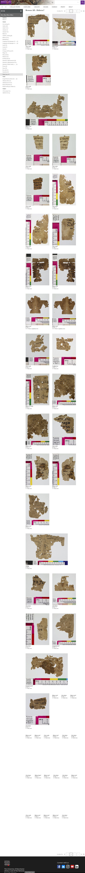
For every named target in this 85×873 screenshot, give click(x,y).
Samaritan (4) (6, 72)
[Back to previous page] (2, 7)
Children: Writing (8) (7, 35)
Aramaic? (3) (5, 31)
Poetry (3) (5, 66)
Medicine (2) (5, 56)
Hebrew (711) (6, 37)
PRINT (63, 7)
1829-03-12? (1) (6, 93)
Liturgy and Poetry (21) (8, 51)
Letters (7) (5, 47)
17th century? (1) (6, 91)
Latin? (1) (5, 45)
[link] (78, 2)
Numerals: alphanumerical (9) (9, 60)
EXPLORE (27, 7)
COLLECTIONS (15, 7)
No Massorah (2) (6, 58)
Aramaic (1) (5, 29)
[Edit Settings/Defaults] (52, 2)
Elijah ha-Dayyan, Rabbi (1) (9, 86)
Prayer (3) (5, 68)
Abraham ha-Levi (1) (7, 82)
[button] (83, 2)
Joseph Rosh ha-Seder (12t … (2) (10, 78)
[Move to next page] (6, 7)
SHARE (45, 7)
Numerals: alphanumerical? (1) (9, 62)
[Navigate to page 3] (81, 11)
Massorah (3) (5, 54)
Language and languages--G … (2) (10, 43)
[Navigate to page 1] (64, 11)
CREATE (37, 7)
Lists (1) (4, 49)
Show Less (5, 74)
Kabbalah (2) (5, 39)
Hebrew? (4, 19)
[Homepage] (31, 2)
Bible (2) (5, 33)
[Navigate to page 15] (84, 11)
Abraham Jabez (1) (7, 80)
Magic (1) (5, 52)
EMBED (54, 7)
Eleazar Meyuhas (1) (7, 84)
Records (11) (5, 70)
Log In (48, 2)
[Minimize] (21, 11)
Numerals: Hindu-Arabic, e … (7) (10, 64)
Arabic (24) (5, 26)
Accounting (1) (6, 24)
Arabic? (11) (5, 28)
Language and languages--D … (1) (10, 41)
